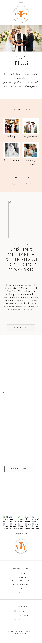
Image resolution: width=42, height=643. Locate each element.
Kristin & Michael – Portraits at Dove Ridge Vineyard (21, 259)
